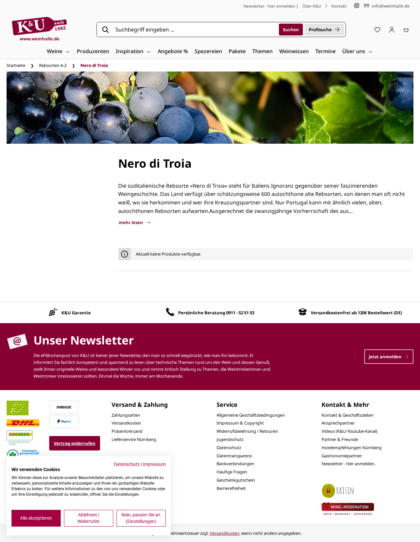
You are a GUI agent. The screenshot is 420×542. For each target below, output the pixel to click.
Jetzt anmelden (386, 357)
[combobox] (195, 29)
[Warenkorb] (406, 29)
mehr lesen (131, 222)
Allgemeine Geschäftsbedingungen (251, 415)
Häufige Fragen (232, 472)
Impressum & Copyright (240, 423)
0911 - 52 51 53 (240, 313)
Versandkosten (126, 423)
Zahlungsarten (126, 415)
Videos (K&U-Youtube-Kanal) (349, 431)
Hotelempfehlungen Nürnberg (352, 447)
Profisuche (320, 29)
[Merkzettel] (377, 29)
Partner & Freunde (340, 439)
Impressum (154, 464)
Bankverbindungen (235, 464)
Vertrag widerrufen (74, 443)
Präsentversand (127, 431)
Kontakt (339, 6)
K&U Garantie (76, 313)
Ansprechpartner (338, 423)
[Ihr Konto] (392, 29)
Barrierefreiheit (231, 488)
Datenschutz (229, 447)
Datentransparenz (234, 456)
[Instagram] (356, 5)
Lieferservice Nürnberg (134, 439)
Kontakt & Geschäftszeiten (347, 415)
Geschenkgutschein (236, 480)
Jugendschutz (230, 439)
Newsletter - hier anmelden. (348, 464)
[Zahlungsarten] (64, 406)
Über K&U (312, 6)
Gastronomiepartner (342, 456)
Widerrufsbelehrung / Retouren (247, 431)
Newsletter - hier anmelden (269, 6)
